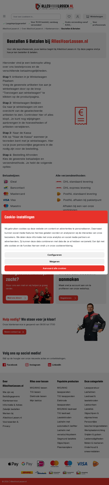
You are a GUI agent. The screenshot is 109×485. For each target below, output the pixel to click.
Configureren (54, 255)
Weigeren (54, 261)
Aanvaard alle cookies (54, 268)
